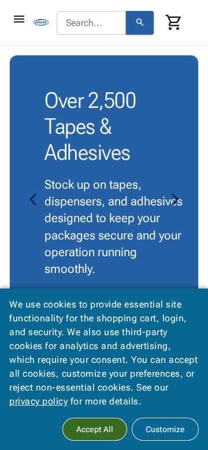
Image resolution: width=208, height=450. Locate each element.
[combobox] (91, 23)
